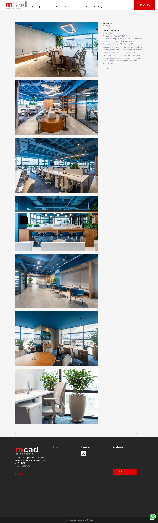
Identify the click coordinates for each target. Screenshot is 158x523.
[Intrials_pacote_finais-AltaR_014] (56, 310)
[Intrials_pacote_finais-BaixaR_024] (56, 194)
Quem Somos (44, 7)
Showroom (79, 7)
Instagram (85, 447)
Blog (100, 7)
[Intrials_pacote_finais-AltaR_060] (56, 426)
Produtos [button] (57, 7)
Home (33, 7)
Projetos (68, 7)
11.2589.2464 (144, 5)
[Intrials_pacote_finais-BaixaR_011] (56, 78)
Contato (107, 7)
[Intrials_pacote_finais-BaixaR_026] (56, 252)
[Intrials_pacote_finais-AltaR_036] (56, 368)
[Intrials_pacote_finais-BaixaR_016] (56, 136)
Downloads (91, 7)
